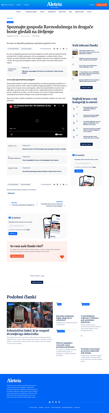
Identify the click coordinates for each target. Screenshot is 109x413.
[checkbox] (9, 229)
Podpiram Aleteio (16, 256)
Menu (19, 12)
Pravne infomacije (56, 407)
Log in (42, 276)
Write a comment (37, 282)
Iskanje (27, 5)
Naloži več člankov (86, 87)
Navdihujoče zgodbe (31, 12)
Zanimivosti (10, 18)
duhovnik (11, 304)
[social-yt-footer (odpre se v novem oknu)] (49, 402)
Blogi (70, 12)
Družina (89, 12)
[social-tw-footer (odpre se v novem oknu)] (56, 402)
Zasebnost (77, 407)
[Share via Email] (63, 48)
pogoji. (28, 229)
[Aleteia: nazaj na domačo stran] (54, 4)
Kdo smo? (47, 407)
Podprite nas (100, 5)
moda (59, 304)
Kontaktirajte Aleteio (67, 407)
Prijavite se (13, 233)
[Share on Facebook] (54, 48)
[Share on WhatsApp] (66, 48)
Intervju (42, 12)
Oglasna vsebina (79, 12)
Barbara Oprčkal (25, 36)
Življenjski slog (51, 12)
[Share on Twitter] (60, 48)
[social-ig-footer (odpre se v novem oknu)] (59, 402)
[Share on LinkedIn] (57, 48)
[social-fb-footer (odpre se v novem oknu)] (53, 402)
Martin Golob (62, 12)
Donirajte (41, 407)
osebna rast (11, 193)
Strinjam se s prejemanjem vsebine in (20, 229)
